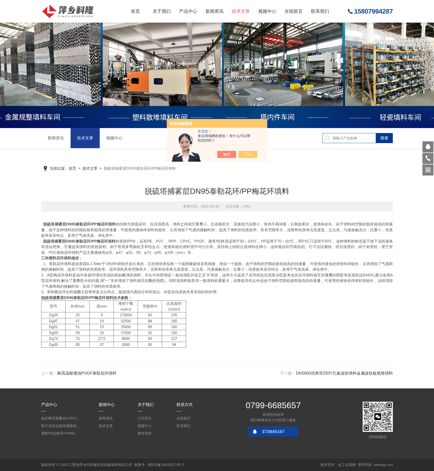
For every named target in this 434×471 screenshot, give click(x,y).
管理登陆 (365, 465)
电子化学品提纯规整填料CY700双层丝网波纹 (61, 426)
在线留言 (294, 11)
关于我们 (162, 11)
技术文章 (241, 11)
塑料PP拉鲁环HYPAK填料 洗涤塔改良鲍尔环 (61, 433)
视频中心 (267, 11)
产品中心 (188, 11)
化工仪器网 (347, 465)
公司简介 (145, 418)
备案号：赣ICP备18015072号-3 (159, 465)
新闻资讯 (214, 11)
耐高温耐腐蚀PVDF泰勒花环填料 (87, 373)
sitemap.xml (383, 465)
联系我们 (320, 11)
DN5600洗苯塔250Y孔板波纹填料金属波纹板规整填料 (344, 373)
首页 (135, 11)
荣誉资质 (145, 433)
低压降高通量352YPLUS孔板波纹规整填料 (61, 418)
